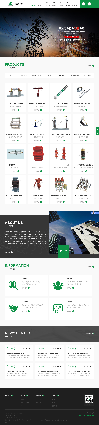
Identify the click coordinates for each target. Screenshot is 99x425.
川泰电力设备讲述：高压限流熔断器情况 (49, 353)
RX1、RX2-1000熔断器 (61, 103)
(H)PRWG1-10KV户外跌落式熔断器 (84, 134)
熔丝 (49, 75)
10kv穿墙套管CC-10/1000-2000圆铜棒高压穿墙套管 (16, 165)
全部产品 (12, 75)
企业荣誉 (69, 301)
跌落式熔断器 (75, 75)
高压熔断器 (24, 75)
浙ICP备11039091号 (10, 415)
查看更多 (88, 65)
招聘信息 (25, 278)
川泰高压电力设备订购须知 (15, 371)
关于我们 (40, 5)
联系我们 (74, 5)
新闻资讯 (53, 5)
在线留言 (67, 5)
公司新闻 (11, 348)
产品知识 (38, 399)
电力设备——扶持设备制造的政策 (48, 371)
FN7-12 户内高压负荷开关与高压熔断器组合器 (84, 195)
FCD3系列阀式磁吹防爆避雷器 (83, 165)
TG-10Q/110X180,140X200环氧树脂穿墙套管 (39, 165)
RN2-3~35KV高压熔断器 (15, 103)
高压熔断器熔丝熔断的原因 (15, 353)
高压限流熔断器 (36, 75)
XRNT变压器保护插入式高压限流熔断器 (16, 134)
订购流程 (25, 301)
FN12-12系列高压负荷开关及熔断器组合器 (61, 195)
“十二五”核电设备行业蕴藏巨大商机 (79, 371)
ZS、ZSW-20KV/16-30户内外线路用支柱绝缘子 (16, 195)
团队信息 (69, 278)
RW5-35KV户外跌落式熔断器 (61, 134)
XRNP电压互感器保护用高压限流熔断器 (84, 103)
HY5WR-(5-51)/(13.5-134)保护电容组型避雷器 (61, 165)
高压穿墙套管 (87, 75)
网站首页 (33, 5)
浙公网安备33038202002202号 (12, 417)
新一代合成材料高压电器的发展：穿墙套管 (80, 353)
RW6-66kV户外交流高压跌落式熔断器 (39, 134)
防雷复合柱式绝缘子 (38, 195)
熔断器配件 (62, 75)
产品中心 (47, 5)
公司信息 (60, 5)
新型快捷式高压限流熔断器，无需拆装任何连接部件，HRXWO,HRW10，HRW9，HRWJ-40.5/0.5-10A (39, 103)
